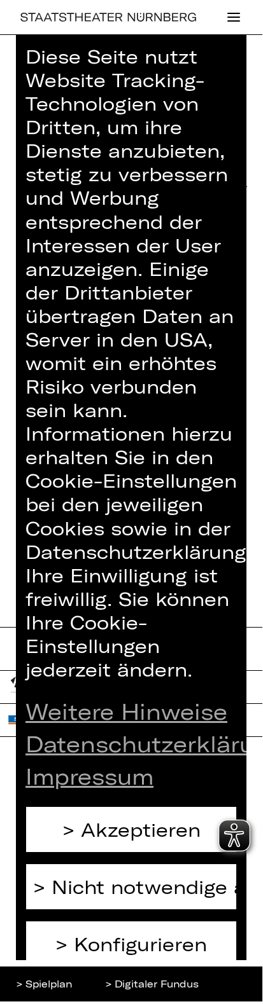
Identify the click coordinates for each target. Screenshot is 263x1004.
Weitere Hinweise (126, 711)
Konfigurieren (140, 944)
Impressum (89, 776)
